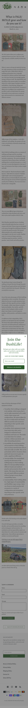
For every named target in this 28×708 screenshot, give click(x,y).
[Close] (25, 336)
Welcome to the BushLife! (14, 367)
